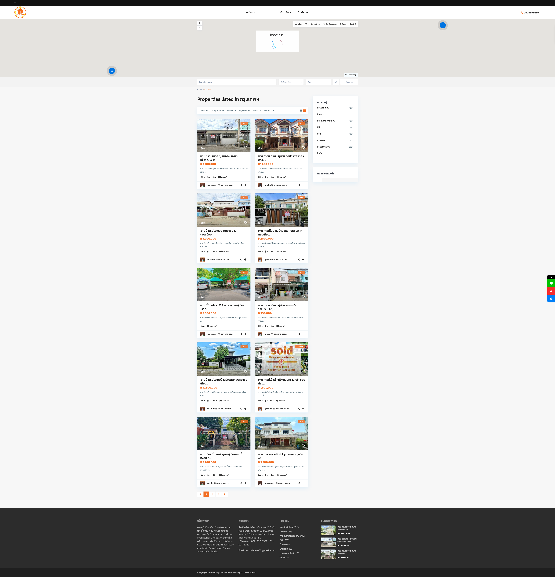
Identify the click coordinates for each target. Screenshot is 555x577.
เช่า (272, 12)
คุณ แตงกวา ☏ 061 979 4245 (220, 185)
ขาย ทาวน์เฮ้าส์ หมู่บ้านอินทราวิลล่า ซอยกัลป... (281, 382)
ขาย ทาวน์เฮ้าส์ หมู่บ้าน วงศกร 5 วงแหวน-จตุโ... (277, 307)
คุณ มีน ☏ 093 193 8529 (275, 185)
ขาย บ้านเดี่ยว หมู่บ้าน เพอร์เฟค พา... (346, 552)
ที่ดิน (319, 127)
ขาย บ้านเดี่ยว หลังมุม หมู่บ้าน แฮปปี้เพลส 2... (221, 456)
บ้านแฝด (321, 140)
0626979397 (531, 12)
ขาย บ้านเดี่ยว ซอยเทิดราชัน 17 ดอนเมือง (218, 233)
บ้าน (319, 133)
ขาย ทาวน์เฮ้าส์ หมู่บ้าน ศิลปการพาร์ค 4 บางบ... (281, 158)
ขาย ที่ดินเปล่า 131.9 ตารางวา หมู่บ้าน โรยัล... (222, 307)
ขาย (263, 12)
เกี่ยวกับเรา (286, 12)
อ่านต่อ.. (214, 551)
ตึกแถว (320, 114)
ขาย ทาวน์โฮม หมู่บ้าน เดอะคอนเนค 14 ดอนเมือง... (280, 233)
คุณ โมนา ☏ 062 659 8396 (219, 408)
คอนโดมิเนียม (323, 107)
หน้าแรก (250, 12)
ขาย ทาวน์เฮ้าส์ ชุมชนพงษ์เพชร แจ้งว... (347, 540)
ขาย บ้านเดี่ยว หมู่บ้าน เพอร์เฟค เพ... (346, 528)
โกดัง (319, 153)
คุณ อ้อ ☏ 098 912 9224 (218, 259)
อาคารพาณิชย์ (323, 146)
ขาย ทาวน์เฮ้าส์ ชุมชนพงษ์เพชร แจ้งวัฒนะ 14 (218, 158)
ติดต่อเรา (303, 12)
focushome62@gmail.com (260, 550)
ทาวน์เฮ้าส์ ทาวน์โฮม (326, 120)
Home (199, 89)
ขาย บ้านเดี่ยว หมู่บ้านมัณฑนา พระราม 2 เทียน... (223, 382)
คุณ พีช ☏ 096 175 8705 (275, 259)
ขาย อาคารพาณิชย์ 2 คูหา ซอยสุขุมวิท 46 (280, 456)
